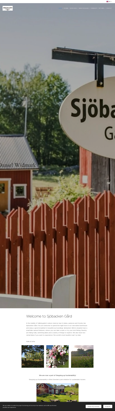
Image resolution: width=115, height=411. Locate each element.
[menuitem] (60, 8)
